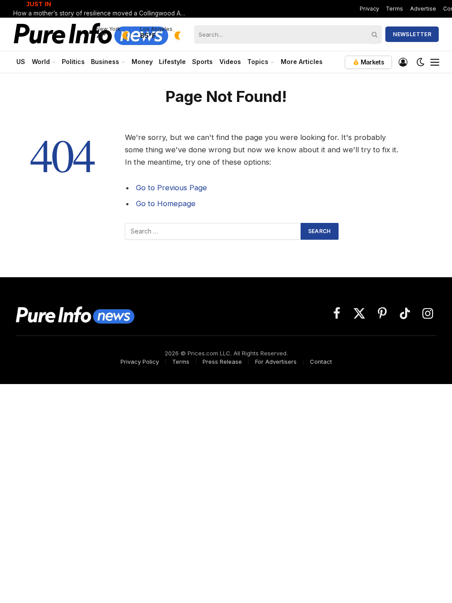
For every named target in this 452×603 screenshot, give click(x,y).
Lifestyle (172, 61)
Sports (202, 61)
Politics (73, 61)
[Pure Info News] (91, 34)
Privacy (369, 8)
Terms (394, 8)
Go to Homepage (166, 203)
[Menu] (434, 62)
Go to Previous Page (171, 187)
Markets (371, 62)
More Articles (302, 61)
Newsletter (412, 34)
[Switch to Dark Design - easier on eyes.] (420, 62)
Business (105, 61)
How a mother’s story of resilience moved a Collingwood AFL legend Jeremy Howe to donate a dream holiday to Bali (101, 13)
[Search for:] (213, 231)
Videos (230, 61)
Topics (257, 61)
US (20, 61)
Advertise (423, 8)
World (41, 61)
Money (142, 61)
